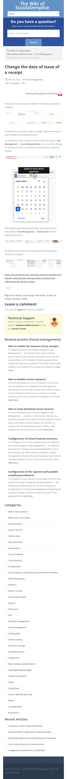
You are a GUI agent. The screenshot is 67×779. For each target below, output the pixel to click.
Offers (11, 682)
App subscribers (15, 542)
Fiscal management (34, 79)
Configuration (14, 566)
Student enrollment (17, 676)
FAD (10, 615)
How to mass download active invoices (31, 408)
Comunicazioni (15, 560)
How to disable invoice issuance (27, 379)
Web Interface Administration (19, 54)
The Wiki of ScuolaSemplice (32, 5)
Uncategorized (15, 706)
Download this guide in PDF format (41, 93)
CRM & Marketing (16, 578)
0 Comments (14, 83)
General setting (15, 639)
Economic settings (16, 645)
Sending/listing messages (19, 670)
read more (13, 400)
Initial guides (14, 633)
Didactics (12, 584)
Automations (14, 548)
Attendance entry (16, 651)
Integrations (14, 657)
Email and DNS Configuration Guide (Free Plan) (29, 732)
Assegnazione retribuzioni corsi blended (26, 750)
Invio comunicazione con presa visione (26, 744)
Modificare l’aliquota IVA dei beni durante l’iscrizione (32, 738)
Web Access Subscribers (19, 517)
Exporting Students (17, 596)
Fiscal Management (43, 54)
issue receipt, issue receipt (22, 295)
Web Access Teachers (18, 511)
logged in (21, 309)
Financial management (18, 621)
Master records (15, 529)
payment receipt (19, 298)
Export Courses (15, 590)
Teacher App (14, 536)
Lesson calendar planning (20, 694)
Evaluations (13, 712)
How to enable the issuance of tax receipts (33, 346)
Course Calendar (16, 554)
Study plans (13, 688)
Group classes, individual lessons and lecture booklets (33, 572)
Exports (11, 603)
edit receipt (40, 295)
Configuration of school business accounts (32, 438)
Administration (15, 523)
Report (11, 700)
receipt (49, 295)
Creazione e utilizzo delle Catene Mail (25, 725)
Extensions (13, 609)
